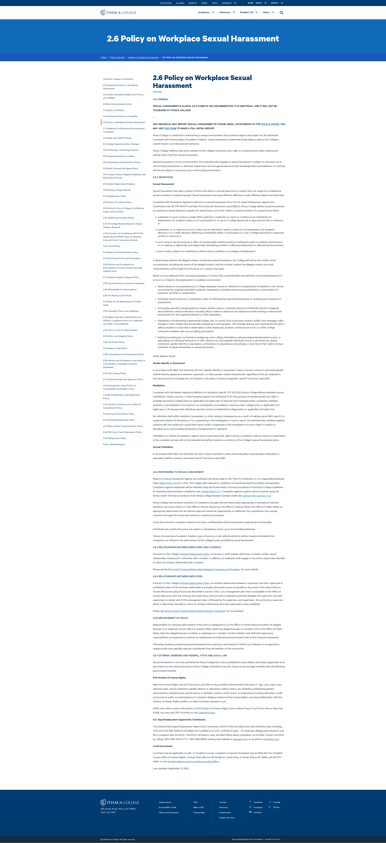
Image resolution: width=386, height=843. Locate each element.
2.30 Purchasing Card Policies (117, 295)
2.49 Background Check (114, 438)
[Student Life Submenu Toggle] (256, 12)
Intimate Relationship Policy (195, 553)
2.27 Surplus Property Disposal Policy (121, 277)
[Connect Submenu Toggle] (235, 3)
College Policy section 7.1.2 (256, 495)
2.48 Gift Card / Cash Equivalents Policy (122, 431)
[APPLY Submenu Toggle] (282, 3)
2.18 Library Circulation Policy (117, 202)
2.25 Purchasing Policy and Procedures (122, 258)
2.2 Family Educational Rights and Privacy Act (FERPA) (123, 96)
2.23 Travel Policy (111, 245)
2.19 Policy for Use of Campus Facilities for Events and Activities (123, 210)
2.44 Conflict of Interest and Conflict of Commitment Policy (122, 406)
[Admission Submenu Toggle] (234, 12)
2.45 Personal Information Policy (118, 413)
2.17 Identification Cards (114, 196)
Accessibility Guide (167, 807)
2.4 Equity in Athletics (113, 110)
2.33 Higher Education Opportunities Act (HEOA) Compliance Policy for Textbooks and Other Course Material (123, 320)
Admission (225, 12)
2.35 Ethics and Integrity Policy (118, 335)
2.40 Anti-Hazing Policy (114, 373)
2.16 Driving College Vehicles (117, 189)
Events (193, 3)
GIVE (250, 3)
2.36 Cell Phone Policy (114, 341)
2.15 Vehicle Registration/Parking (119, 183)
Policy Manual (117, 57)
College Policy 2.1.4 (168, 482)
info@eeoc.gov (271, 739)
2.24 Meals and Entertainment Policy (120, 252)
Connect (227, 3)
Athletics (166, 3)
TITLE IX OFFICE (270, 124)
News (204, 3)
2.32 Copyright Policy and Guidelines (121, 310)
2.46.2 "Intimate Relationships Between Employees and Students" (207, 569)
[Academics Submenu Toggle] (213, 12)
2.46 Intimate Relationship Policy (119, 419)
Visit (195, 802)
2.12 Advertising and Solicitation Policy (122, 162)
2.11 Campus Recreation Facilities (118, 156)
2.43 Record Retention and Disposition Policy (121, 396)
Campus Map (199, 812)
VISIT (259, 3)
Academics (204, 12)
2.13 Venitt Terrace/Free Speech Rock (120, 168)
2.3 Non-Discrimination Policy (117, 103)
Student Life (246, 12)
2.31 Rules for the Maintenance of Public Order (122, 303)
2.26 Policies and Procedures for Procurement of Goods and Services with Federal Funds (122, 268)
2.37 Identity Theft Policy (115, 348)
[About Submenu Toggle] (273, 12)
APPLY (275, 3)
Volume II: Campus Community (143, 57)
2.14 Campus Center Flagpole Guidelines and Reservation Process (124, 176)
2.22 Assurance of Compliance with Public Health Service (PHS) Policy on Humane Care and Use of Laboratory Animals (123, 236)
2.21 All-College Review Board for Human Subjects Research (122, 225)
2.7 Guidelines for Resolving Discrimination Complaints (124, 130)
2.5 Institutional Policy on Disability (120, 116)
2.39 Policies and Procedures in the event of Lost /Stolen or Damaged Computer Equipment (124, 364)
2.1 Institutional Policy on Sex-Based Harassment (120, 87)
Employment (225, 812)
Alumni (180, 3)
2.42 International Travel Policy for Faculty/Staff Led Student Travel (119, 387)
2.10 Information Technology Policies (120, 149)
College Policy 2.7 (210, 491)
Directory (223, 807)
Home (104, 57)
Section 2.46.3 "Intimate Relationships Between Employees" (195, 610)
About (266, 12)
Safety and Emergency (169, 812)
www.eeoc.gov (240, 739)
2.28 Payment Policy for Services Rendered (123, 283)
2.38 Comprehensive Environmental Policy (123, 354)
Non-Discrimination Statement (247, 839)
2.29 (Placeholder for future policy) (120, 289)
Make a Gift (198, 807)
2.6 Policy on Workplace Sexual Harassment (124, 122)
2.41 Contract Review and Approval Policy (123, 379)
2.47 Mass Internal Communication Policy (123, 425)
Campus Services (227, 817)
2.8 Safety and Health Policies (117, 137)
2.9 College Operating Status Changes (121, 143)
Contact (223, 802)
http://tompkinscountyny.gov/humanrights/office (193, 761)
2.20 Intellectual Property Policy (118, 217)
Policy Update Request (114, 444)
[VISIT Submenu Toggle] (265, 3)
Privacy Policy (272, 839)
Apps (214, 3)
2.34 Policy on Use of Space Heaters (120, 329)
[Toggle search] (281, 12)
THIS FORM (170, 128)
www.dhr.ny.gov (207, 712)
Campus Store (165, 802)
